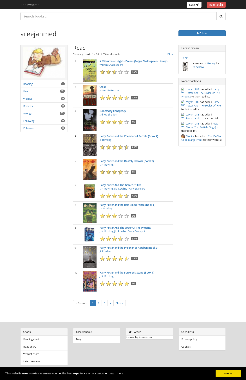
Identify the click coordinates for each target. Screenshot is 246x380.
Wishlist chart (31, 354)
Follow (203, 33)
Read (26, 91)
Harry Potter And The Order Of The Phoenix (200, 93)
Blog (78, 339)
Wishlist (27, 98)
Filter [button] (170, 54)
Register (214, 4)
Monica (190, 136)
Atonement (192, 118)
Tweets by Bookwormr (139, 337)
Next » (119, 303)
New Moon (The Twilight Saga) (202, 125)
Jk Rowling (105, 139)
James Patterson (109, 90)
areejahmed (38, 33)
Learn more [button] (116, 373)
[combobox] (118, 16)
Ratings (27, 113)
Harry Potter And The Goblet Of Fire (203, 103)
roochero (198, 67)
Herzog (211, 63)
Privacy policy (189, 339)
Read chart (29, 346)
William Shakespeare (111, 64)
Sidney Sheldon (108, 114)
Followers (29, 128)
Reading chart (31, 339)
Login (192, 4)
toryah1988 (192, 89)
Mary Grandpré (136, 188)
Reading (28, 84)
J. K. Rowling (106, 164)
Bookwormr (29, 5)
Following (28, 121)
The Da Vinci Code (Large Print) (202, 137)
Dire (184, 58)
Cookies (186, 346)
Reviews (28, 106)
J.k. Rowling (120, 188)
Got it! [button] (228, 373)
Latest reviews (31, 361)
